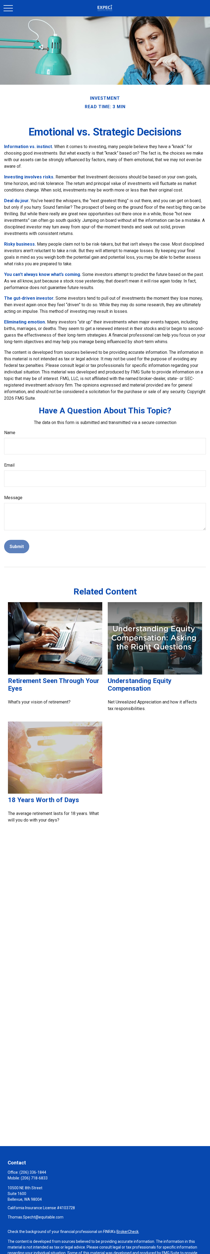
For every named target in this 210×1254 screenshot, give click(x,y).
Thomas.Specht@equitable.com (35, 1217)
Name (9, 432)
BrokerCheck (127, 1231)
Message (13, 497)
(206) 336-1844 (32, 1172)
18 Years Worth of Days (43, 800)
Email (9, 465)
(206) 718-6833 (34, 1178)
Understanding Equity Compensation (139, 684)
